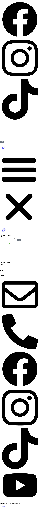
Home (3, 144)
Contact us (3, 149)
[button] (19, 188)
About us (3, 147)
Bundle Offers (4, 145)
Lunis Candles (4, 146)
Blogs (3, 148)
